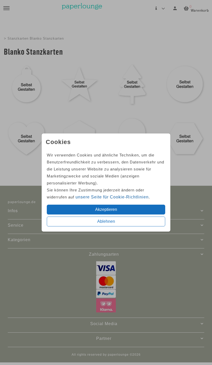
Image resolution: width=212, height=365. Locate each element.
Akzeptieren (106, 209)
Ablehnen (106, 221)
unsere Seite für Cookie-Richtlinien (112, 197)
